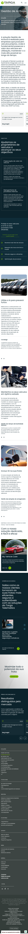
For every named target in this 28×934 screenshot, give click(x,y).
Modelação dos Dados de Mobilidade (9, 769)
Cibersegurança (5, 785)
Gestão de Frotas (5, 752)
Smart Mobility (4, 763)
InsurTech (3, 770)
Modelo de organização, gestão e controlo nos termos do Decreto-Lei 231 (13, 920)
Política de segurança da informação (13, 911)
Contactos (3, 838)
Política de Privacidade (13, 908)
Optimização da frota (6, 758)
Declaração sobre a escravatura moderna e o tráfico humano (14, 916)
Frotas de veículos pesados (7, 760)
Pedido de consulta (5, 876)
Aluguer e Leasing (5, 805)
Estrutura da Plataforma (7, 825)
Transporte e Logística (6, 807)
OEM (2, 787)
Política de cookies (13, 910)
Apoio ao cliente (5, 834)
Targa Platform (4, 821)
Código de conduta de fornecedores (13, 914)
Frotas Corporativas (5, 800)
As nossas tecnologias (6, 783)
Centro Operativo (5, 836)
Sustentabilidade (5, 865)
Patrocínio (3, 869)
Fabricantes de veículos (6, 810)
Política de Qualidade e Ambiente (14, 924)
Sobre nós (3, 862)
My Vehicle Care (5, 756)
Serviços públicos (5, 809)
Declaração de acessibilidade (14, 922)
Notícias (3, 851)
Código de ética (13, 912)
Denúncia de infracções (13, 918)
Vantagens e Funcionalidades (8, 823)
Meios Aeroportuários (6, 801)
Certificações (4, 867)
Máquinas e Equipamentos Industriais (10, 798)
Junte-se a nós (4, 878)
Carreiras (3, 863)
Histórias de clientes (6, 852)
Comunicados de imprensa (7, 849)
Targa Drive (4, 772)
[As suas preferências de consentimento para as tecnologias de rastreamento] (25, 931)
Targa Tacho (4, 761)
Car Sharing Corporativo (7, 765)
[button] (1, 358)
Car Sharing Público (5, 767)
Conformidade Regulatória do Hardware (10, 789)
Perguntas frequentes (6, 840)
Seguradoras (4, 803)
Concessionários (5, 812)
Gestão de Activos (5, 754)
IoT (2, 774)
